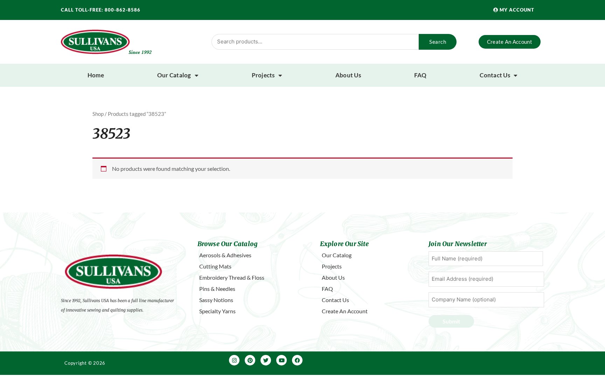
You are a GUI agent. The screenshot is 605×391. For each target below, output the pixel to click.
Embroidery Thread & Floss (231, 277)
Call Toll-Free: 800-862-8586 (100, 10)
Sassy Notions (216, 299)
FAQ (420, 75)
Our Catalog (174, 75)
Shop (98, 114)
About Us (348, 75)
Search (437, 42)
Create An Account (345, 311)
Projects (263, 75)
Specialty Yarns (217, 311)
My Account (516, 10)
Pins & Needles (217, 288)
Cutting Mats (215, 266)
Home (96, 75)
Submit (451, 321)
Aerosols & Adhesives (225, 255)
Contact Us (495, 75)
